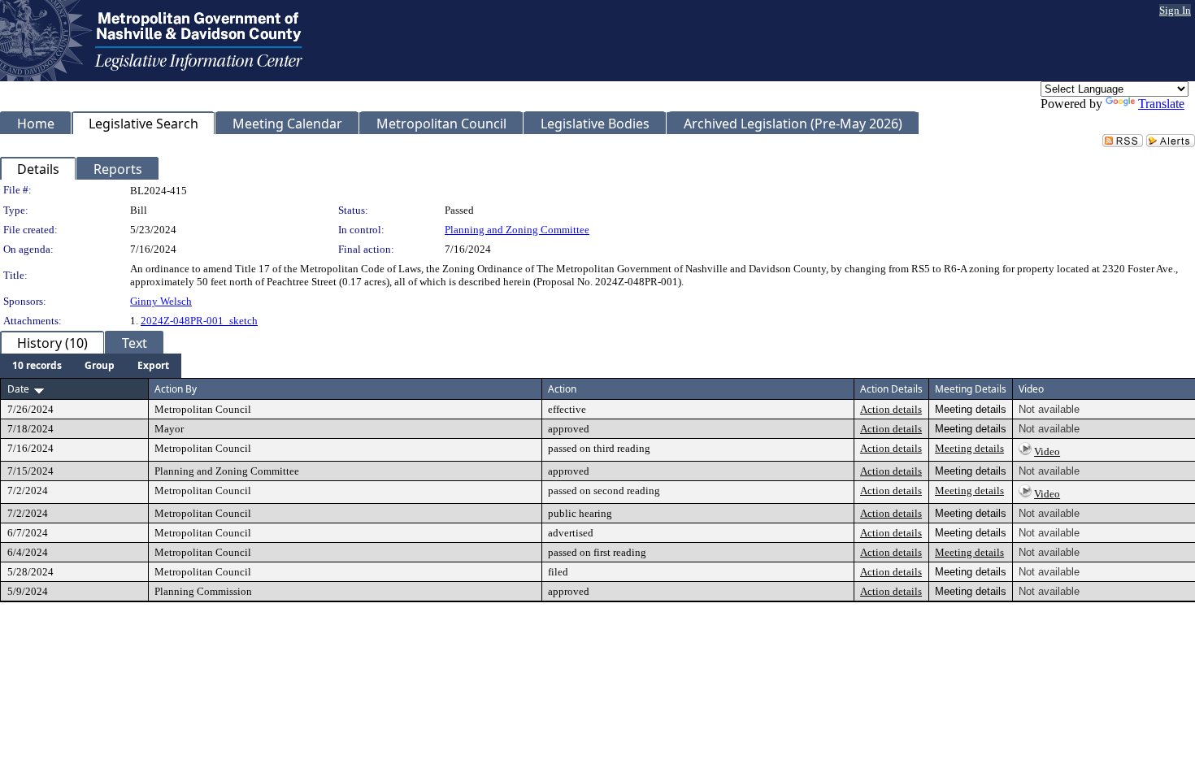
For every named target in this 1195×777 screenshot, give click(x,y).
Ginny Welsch (161, 301)
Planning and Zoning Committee (517, 230)
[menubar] (90, 366)
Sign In (1175, 10)
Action (562, 389)
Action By (175, 389)
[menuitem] (37, 365)
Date (18, 389)
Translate (1161, 104)
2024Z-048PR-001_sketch (199, 321)
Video (1047, 451)
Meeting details (969, 448)
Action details (891, 409)
